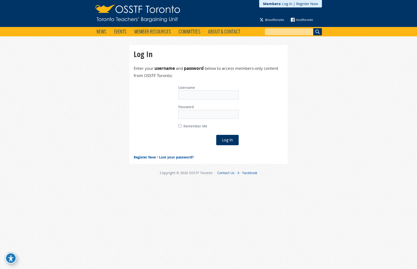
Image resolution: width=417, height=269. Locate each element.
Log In (287, 3)
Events (120, 31)
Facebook (249, 173)
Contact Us (226, 173)
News (101, 31)
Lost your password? (176, 157)
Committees (189, 31)
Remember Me (194, 126)
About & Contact (224, 31)
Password (186, 107)
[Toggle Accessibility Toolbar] (11, 258)
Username (186, 87)
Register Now (307, 3)
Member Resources (152, 31)
